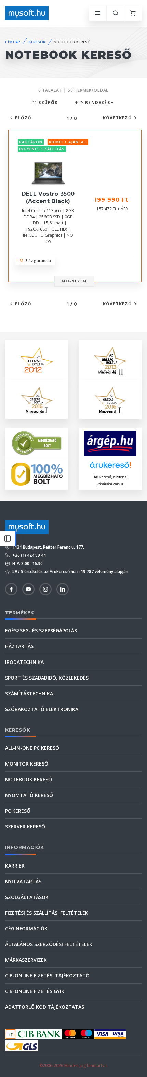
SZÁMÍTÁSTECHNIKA (29, 693)
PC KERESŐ (17, 810)
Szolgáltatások (27, 897)
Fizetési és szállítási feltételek (46, 912)
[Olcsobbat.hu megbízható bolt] (37, 474)
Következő (117, 118)
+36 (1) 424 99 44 (28, 555)
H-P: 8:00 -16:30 (27, 563)
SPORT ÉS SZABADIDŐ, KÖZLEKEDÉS (47, 677)
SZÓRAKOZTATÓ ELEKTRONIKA (41, 709)
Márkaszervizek (26, 960)
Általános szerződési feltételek (48, 944)
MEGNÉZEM (74, 280)
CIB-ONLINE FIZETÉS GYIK (34, 991)
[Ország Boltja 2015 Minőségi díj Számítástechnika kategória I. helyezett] (37, 398)
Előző (23, 118)
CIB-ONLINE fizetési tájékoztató (47, 975)
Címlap (13, 41)
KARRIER (15, 865)
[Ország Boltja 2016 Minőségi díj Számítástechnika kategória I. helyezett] (110, 398)
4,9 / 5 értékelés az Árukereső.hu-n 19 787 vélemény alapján (69, 571)
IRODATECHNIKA (24, 662)
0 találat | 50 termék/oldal (73, 90)
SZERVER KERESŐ (25, 826)
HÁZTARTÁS (19, 646)
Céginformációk (26, 928)
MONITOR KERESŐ (26, 763)
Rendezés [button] (97, 102)
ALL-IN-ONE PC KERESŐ (32, 748)
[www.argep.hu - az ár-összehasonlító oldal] (110, 443)
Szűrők (47, 102)
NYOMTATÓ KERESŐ (29, 795)
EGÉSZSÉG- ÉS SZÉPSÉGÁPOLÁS (41, 630)
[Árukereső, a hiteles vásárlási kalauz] (37, 442)
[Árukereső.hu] (110, 467)
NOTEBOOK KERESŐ (28, 779)
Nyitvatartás (23, 881)
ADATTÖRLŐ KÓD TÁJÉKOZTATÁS (44, 1007)
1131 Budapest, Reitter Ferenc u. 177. (47, 547)
